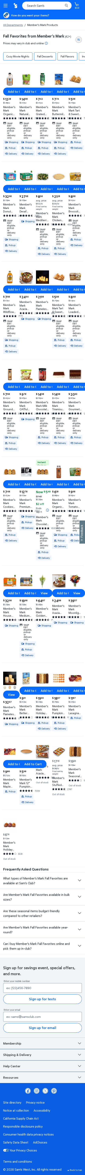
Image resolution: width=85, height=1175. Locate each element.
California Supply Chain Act (21, 1118)
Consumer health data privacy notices (28, 1134)
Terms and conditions (17, 1161)
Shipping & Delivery (17, 1055)
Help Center (12, 1066)
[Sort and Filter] (79, 39)
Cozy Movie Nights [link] (17, 56)
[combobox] (47, 6)
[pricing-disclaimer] (46, 43)
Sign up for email (42, 1027)
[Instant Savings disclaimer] (47, 510)
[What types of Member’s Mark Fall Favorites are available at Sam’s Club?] (79, 880)
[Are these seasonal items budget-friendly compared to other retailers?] (79, 913)
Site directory (12, 1102)
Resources (10, 1077)
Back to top (76, 1170)
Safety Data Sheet (15, 1142)
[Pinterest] (54, 1091)
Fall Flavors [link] (67, 56)
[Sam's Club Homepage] (16, 5)
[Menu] (6, 5)
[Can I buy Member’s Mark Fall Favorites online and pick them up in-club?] (79, 946)
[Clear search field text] (61, 6)
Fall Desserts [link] (45, 56)
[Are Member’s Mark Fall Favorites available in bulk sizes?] (79, 897)
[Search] (66, 5)
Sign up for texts (42, 999)
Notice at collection (16, 1110)
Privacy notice (35, 1102)
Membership (12, 1043)
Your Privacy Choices (23, 1150)
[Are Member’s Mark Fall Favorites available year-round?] (79, 929)
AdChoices (40, 1142)
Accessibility (42, 1110)
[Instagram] (36, 1091)
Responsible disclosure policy (23, 1126)
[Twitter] (45, 1091)
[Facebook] (28, 1091)
